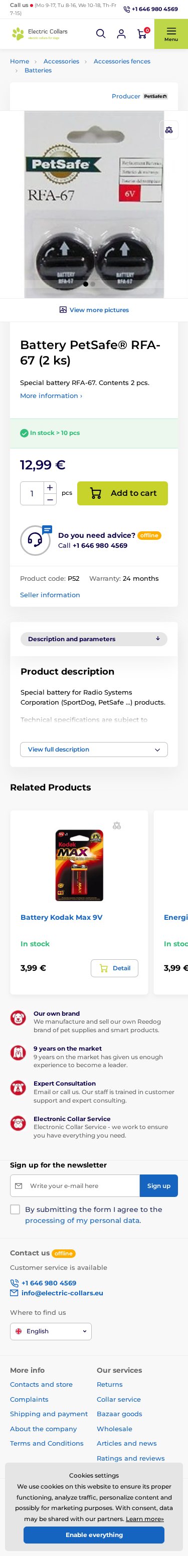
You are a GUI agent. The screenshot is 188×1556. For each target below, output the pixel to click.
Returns (110, 1384)
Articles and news (127, 1443)
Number (32, 493)
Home (19, 61)
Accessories (61, 61)
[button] (101, 34)
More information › (51, 395)
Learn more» (145, 1519)
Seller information (50, 595)
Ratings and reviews (131, 1458)
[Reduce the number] (50, 499)
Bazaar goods (119, 1414)
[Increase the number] (50, 488)
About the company (43, 1429)
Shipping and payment (49, 1414)
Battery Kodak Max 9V (61, 917)
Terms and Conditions (47, 1443)
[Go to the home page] (40, 33)
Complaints (29, 1399)
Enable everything (94, 1535)
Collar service (119, 1399)
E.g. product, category (69, 75)
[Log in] (121, 34)
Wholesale (114, 1429)
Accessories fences (122, 61)
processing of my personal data (82, 1220)
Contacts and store (41, 1384)
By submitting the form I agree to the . (93, 1215)
